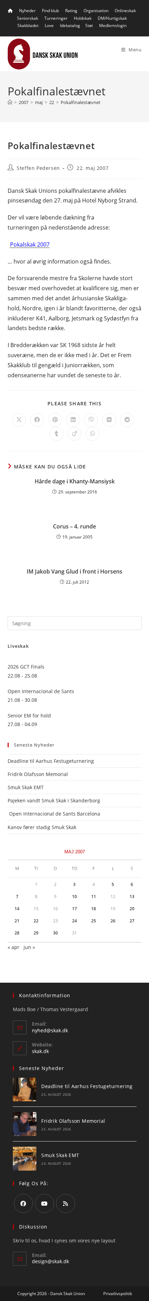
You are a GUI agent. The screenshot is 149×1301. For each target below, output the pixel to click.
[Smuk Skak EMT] (25, 1159)
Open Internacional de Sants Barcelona (54, 813)
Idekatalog (70, 25)
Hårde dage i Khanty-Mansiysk (75, 481)
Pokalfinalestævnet (80, 102)
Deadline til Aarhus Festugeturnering (51, 761)
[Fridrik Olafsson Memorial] (25, 1124)
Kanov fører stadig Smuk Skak (42, 827)
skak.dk (40, 1051)
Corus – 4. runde (74, 526)
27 (132, 921)
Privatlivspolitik (117, 1293)
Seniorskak (27, 18)
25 (93, 921)
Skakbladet (27, 25)
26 (113, 921)
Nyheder (27, 11)
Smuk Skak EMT (26, 787)
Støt (89, 25)
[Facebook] (23, 1203)
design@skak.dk (50, 1261)
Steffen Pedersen (38, 168)
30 (55, 933)
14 (17, 909)
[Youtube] (44, 1203)
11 (93, 896)
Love (49, 25)
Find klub (50, 11)
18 (93, 909)
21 (17, 921)
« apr (13, 947)
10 (74, 896)
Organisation (96, 11)
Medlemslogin (112, 25)
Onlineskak (125, 11)
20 (132, 909)
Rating (71, 11)
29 (36, 933)
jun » (29, 947)
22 (36, 921)
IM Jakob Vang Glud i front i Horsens (74, 571)
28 (17, 933)
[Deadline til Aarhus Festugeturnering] (25, 1090)
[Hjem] (10, 102)
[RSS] (65, 1203)
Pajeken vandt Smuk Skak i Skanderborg (54, 800)
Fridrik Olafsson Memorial (38, 774)
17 (74, 909)
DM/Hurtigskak (112, 18)
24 (74, 921)
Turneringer (56, 18)
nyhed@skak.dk (50, 1030)
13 (132, 896)
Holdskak (82, 18)
